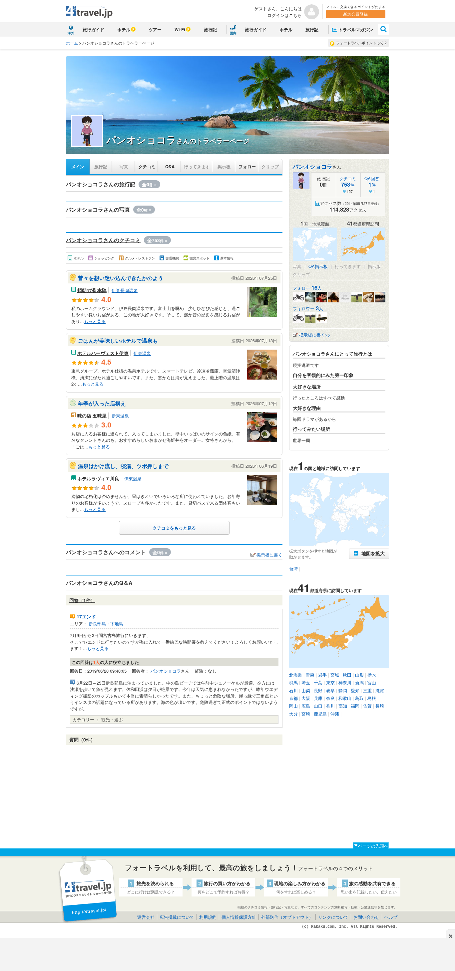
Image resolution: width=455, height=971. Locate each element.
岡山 (293, 706)
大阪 (305, 698)
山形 (359, 675)
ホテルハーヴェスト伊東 (103, 353)
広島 (305, 706)
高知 (342, 706)
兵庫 (318, 698)
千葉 (318, 682)
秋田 (347, 675)
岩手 (322, 675)
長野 (318, 690)
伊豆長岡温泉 (125, 290)
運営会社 (146, 917)
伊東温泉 (142, 353)
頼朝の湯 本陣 (92, 290)
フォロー (247, 166)
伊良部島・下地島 (106, 623)
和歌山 (344, 698)
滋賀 (379, 690)
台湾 (293, 569)
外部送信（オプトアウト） (287, 917)
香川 (330, 706)
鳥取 (359, 698)
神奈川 (344, 682)
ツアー (155, 29)
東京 (330, 682)
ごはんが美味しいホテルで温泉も (118, 340)
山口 (318, 706)
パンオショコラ (166, 671)
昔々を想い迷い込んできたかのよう (120, 278)
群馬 (293, 682)
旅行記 (210, 29)
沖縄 (334, 714)
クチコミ (147, 166)
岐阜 (330, 690)
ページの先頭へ (373, 846)
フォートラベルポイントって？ (361, 42)
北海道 (295, 675)
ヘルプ (390, 917)
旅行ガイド (93, 29)
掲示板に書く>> (314, 335)
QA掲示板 (318, 266)
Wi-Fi (180, 29)
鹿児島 (320, 714)
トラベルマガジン (355, 29)
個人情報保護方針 (239, 917)
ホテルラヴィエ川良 (98, 478)
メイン (77, 166)
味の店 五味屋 (92, 415)
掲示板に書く (269, 555)
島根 (371, 698)
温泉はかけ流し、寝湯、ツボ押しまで (123, 466)
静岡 (342, 690)
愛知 (355, 690)
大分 (293, 714)
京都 (293, 698)
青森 (310, 675)
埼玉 (305, 682)
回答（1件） (82, 600)
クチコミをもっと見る (174, 528)
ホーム (72, 43)
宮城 (334, 675)
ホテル (123, 29)
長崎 (379, 706)
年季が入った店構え (102, 403)
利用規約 (208, 917)
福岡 (355, 706)
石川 (293, 690)
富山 (371, 682)
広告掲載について (177, 917)
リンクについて (333, 917)
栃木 (371, 675)
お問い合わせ (366, 917)
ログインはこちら (284, 15)
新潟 (359, 682)
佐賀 (367, 706)
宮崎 (305, 714)
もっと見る (95, 321)
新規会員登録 (355, 14)
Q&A (170, 166)
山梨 (305, 690)
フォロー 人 (307, 288)
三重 (367, 690)
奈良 (330, 698)
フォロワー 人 (308, 308)
